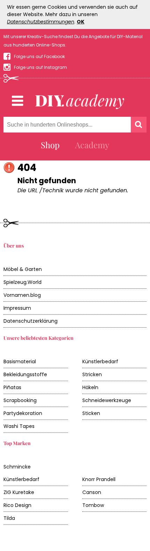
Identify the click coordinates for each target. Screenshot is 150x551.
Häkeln (90, 387)
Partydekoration (22, 413)
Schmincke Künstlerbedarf (21, 473)
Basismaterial (19, 361)
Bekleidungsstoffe (25, 374)
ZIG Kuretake (18, 492)
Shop (50, 144)
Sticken (91, 413)
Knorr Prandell (98, 479)
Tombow (93, 505)
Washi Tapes (19, 426)
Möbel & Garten (22, 269)
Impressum (17, 308)
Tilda (9, 518)
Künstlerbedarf (100, 361)
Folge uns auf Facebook (39, 56)
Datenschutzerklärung (30, 320)
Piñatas (12, 387)
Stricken (92, 374)
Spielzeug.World (22, 282)
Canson (91, 492)
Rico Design (17, 505)
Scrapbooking (20, 400)
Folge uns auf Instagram (40, 67)
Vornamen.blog (22, 295)
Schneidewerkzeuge (106, 400)
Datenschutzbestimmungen (40, 21)
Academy (92, 144)
